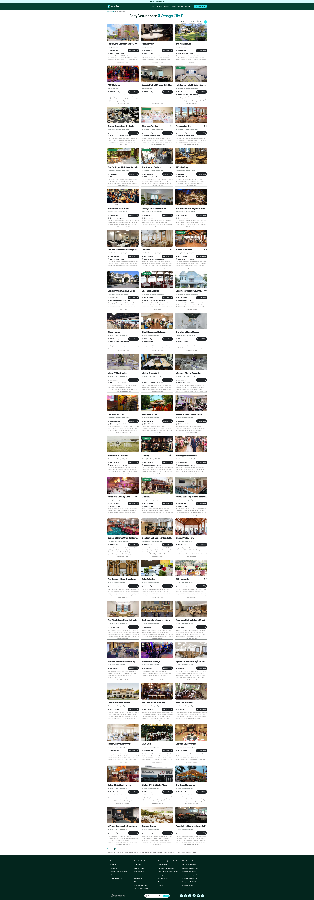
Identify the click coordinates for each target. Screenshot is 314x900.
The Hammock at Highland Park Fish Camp (195, 208)
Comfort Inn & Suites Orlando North (158, 538)
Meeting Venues (139, 871)
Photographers (138, 878)
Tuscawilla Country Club (119, 744)
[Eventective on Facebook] (181, 895)
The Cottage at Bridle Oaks (120, 167)
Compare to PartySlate (189, 882)
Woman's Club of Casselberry (190, 373)
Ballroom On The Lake (118, 455)
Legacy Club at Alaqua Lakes (121, 291)
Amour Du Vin (148, 44)
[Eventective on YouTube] (198, 895)
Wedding (159, 6)
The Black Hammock (185, 785)
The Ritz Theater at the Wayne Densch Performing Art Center (136, 249)
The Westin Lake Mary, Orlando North (125, 620)
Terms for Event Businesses (118, 871)
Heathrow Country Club (119, 497)
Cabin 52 (146, 497)
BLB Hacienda (182, 579)
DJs (135, 882)
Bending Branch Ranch (186, 455)
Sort (192, 22)
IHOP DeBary (182, 167)
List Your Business (177, 6)
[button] (205, 22)
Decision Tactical (116, 414)
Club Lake (146, 744)
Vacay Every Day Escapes (154, 208)
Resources (161, 882)
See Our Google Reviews (189, 864)
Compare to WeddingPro (190, 868)
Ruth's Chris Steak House (119, 785)
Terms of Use (114, 868)
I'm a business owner (156, 1)
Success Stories (163, 878)
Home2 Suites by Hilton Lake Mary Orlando (196, 497)
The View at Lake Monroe (188, 332)
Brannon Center (183, 126)
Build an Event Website (141, 888)
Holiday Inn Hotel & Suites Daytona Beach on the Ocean (202, 85)
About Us (113, 864)
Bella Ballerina (148, 579)
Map (200, 22)
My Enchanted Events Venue (189, 414)
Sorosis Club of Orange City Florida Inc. (160, 85)
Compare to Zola (187, 885)
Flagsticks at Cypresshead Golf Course (194, 826)
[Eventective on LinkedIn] (202, 895)
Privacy (112, 875)
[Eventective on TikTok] (194, 895)
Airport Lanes (114, 332)
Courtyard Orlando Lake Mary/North (193, 620)
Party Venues (138, 864)
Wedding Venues (139, 868)
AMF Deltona (114, 85)
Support (160, 885)
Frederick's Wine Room (118, 208)
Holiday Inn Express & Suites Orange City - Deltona (131, 44)
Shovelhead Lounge (151, 661)
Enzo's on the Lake (184, 702)
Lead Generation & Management (168, 871)
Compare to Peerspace (189, 878)
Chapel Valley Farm (185, 538)
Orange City (111, 11)
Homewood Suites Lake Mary (121, 661)
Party (152, 6)
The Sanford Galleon (151, 167)
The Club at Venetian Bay (153, 702)
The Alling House (183, 44)
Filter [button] (185, 22)
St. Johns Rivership (150, 291)
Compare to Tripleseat (189, 871)
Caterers (136, 875)
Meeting (166, 6)
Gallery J (146, 455)
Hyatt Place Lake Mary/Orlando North (193, 661)
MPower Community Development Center (127, 826)
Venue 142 (146, 249)
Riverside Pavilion (150, 126)
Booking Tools (162, 875)
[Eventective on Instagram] (185, 895)
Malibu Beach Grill (150, 373)
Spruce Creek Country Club (121, 126)
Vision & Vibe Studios (117, 373)
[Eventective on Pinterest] (189, 895)
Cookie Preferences (116, 878)
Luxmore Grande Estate (119, 702)
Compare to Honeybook (189, 875)
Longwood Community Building (190, 291)
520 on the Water (184, 249)
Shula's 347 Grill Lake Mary (154, 785)
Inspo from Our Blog (140, 885)
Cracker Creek (149, 826)
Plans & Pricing (163, 864)
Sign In (187, 6)
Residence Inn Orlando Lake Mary (158, 620)
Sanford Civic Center (186, 744)
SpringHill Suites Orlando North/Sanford (126, 538)
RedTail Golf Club (150, 414)
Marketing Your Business (166, 868)
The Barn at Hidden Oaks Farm (122, 579)
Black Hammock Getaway (154, 332)
